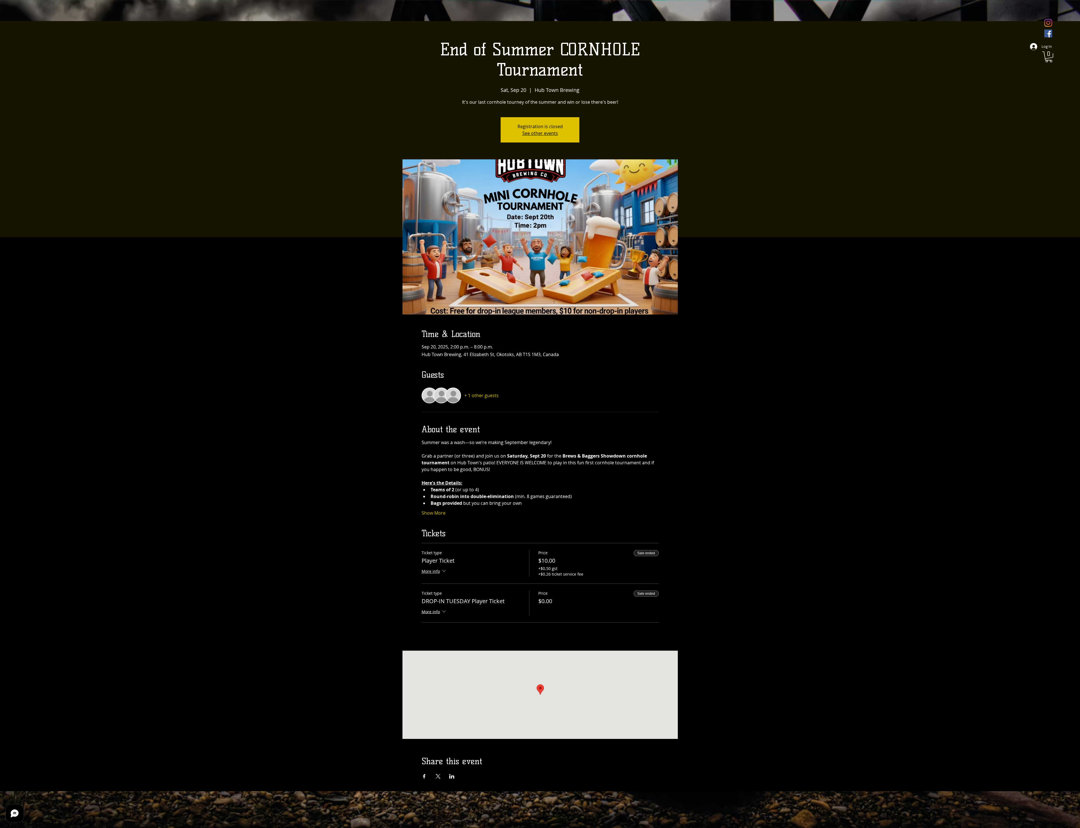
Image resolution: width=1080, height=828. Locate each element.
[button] (1048, 56)
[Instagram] (1048, 23)
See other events (540, 133)
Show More (434, 513)
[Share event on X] (438, 776)
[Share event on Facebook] (424, 776)
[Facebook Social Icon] (1048, 33)
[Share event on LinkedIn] (451, 776)
